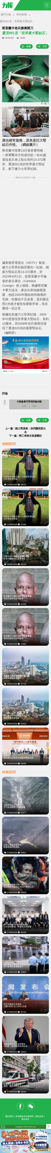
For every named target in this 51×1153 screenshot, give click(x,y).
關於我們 (9, 1116)
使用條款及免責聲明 (24, 1116)
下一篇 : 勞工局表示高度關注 (25, 435)
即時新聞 (22, 14)
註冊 (24, 406)
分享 (44, 46)
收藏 (28, 46)
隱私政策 (39, 1116)
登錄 (34, 406)
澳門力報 (6, 14)
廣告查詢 (25, 1119)
